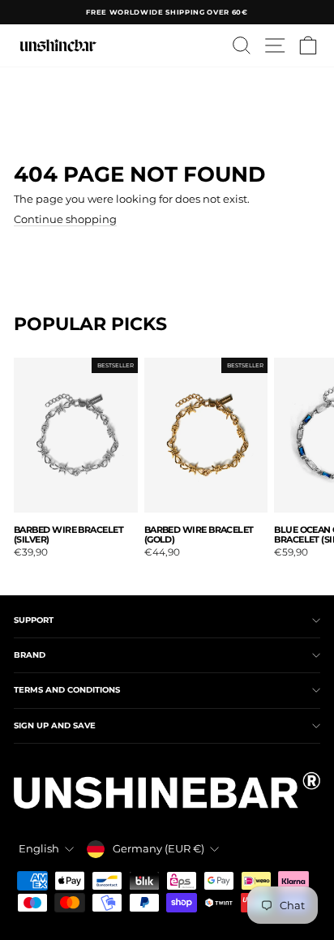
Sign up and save (55, 725)
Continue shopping (65, 219)
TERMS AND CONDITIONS (67, 690)
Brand (29, 655)
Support (34, 620)
